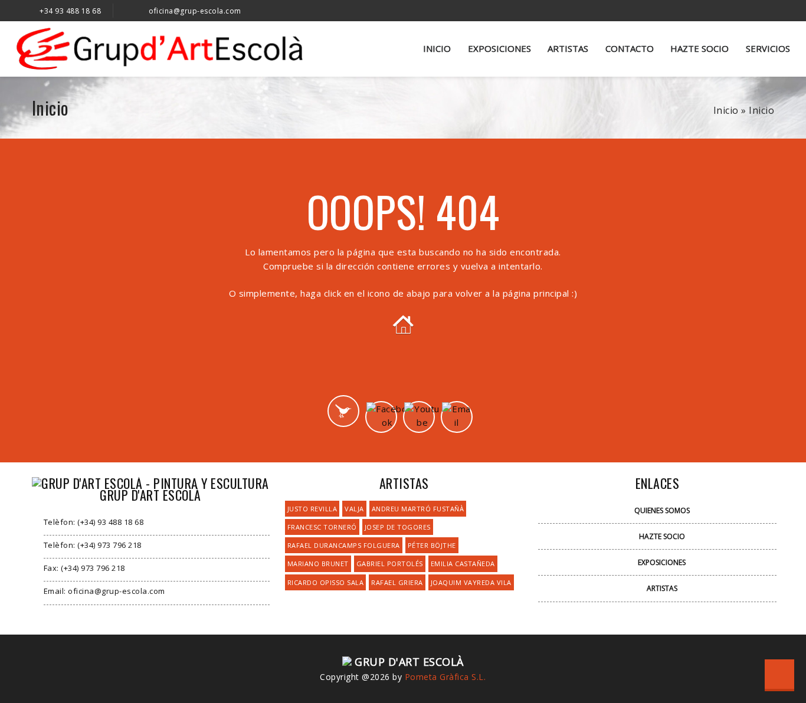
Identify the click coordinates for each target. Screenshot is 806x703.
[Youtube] (419, 417)
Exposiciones (499, 48)
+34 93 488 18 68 (70, 11)
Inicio (437, 48)
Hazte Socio (699, 48)
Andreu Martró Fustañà (418, 508)
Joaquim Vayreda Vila (471, 582)
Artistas (568, 48)
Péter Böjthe (432, 545)
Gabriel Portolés (389, 563)
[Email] (457, 417)
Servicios (768, 48)
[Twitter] (343, 411)
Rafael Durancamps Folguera (343, 545)
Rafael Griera (397, 582)
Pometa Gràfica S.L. (445, 676)
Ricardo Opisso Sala (325, 582)
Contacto (629, 48)
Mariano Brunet (318, 563)
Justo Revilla (312, 508)
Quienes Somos (662, 510)
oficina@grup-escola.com (195, 11)
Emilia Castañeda (463, 563)
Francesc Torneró (322, 527)
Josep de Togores (398, 527)
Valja (354, 508)
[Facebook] (381, 417)
